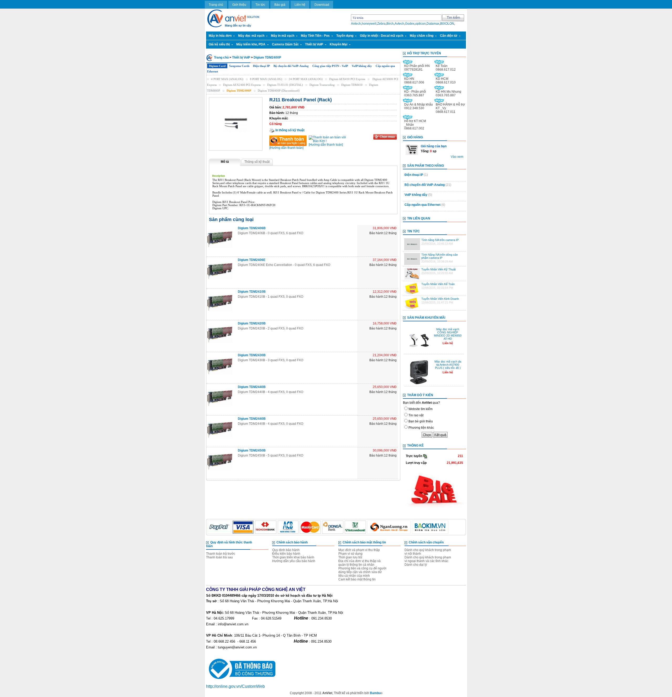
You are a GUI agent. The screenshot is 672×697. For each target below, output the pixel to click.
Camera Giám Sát (285, 44)
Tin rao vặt (415, 415)
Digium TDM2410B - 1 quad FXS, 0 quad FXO (270, 296)
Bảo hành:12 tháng (383, 233)
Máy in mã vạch (282, 36)
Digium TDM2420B (252, 323)
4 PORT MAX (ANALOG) (227, 79)
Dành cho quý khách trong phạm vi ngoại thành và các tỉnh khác (428, 559)
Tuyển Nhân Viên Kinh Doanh (440, 298)
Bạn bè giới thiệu (420, 421)
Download (321, 5)
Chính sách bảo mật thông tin (364, 542)
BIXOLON (447, 23)
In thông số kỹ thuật (289, 130)
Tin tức (260, 5)
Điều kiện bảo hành (286, 553)
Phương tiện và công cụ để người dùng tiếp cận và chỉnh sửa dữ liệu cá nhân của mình (362, 572)
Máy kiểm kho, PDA (250, 44)
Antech (356, 23)
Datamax (433, 23)
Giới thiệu (239, 5)
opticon (420, 23)
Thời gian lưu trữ (350, 557)
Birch (390, 23)
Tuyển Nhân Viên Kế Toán (438, 284)
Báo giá (279, 5)
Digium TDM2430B (252, 355)
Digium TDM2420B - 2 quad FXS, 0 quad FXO (270, 328)
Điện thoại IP (261, 65)
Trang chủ (216, 5)
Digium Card (217, 65)
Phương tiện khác (421, 427)
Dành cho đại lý (416, 565)
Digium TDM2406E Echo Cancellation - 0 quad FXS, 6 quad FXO (284, 265)
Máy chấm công (421, 36)
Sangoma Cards (239, 65)
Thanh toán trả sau (219, 557)
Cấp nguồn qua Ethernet (422, 205)
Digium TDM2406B (252, 228)
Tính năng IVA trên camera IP (440, 240)
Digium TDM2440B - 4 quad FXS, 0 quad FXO (270, 392)
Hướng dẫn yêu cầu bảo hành (293, 561)
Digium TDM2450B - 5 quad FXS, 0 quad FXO (270, 455)
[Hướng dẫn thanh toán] (286, 148)
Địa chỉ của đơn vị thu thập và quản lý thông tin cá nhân (359, 563)
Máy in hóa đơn (220, 36)
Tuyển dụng (344, 36)
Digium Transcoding (322, 84)
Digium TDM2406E (251, 260)
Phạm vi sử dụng (350, 553)
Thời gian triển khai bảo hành (293, 557)
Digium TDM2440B (252, 387)
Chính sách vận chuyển (426, 542)
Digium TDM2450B (252, 450)
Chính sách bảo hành (292, 542)
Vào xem (457, 157)
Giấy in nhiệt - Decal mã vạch (381, 36)
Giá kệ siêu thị (219, 44)
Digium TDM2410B (252, 292)
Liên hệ (300, 5)
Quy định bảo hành (286, 550)
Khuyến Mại (338, 44)
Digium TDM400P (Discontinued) (279, 90)
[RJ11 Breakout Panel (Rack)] (235, 124)
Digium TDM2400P (267, 57)
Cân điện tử (448, 36)
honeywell (369, 23)
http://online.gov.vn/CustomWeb (235, 686)
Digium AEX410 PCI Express (347, 79)
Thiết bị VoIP (314, 44)
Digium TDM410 (352, 84)
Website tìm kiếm (420, 409)
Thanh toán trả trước (220, 553)
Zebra (381, 23)
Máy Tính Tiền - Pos (315, 36)
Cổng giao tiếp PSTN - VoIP (330, 65)
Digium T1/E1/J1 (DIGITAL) (285, 84)
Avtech (399, 23)
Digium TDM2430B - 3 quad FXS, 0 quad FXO (270, 360)
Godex (409, 23)
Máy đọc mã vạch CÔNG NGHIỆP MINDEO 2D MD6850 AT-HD (447, 334)
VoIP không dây (362, 65)
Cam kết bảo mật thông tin (357, 579)
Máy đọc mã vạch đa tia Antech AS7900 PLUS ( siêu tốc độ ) (447, 364)
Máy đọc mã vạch (251, 36)
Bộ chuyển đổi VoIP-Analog (291, 65)
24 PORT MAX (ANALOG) (306, 79)
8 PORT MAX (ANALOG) (266, 79)
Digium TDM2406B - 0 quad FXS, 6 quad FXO (270, 233)
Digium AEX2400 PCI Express (242, 84)
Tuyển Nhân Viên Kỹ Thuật (438, 269)
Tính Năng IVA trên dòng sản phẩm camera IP (439, 256)
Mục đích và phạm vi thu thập (359, 550)
